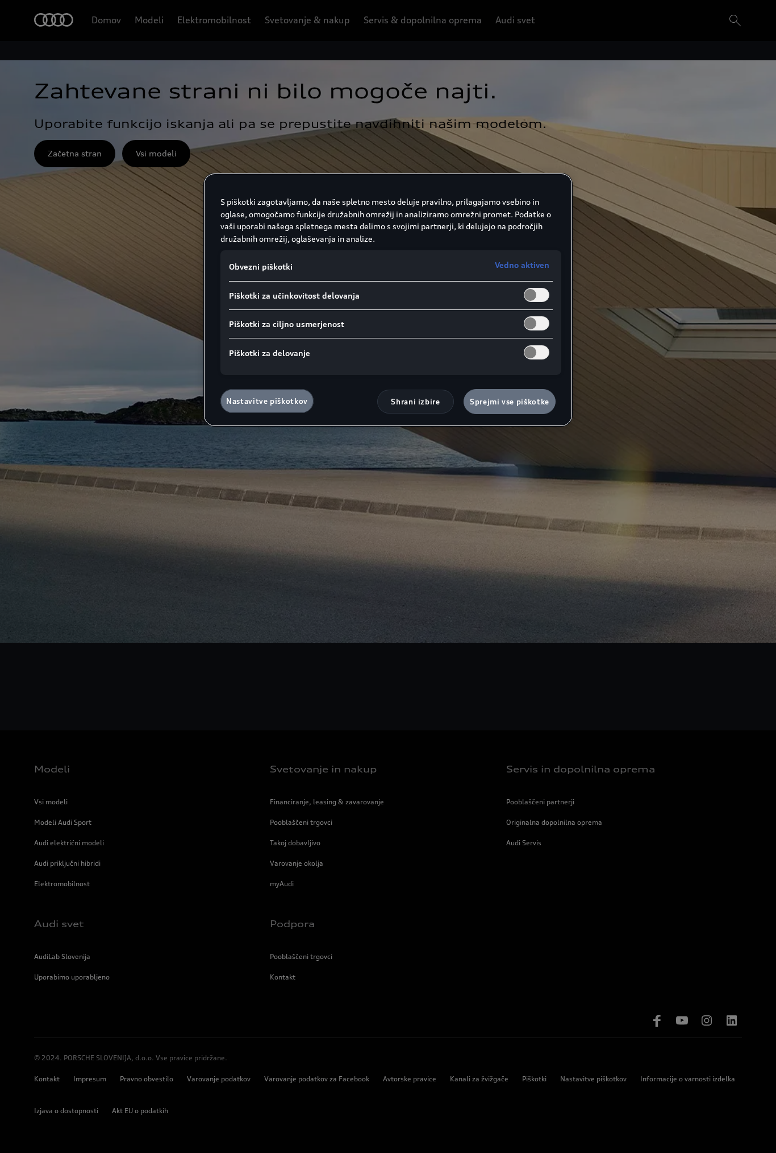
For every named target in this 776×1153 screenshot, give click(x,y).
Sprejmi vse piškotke (509, 401)
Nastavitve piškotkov (267, 401)
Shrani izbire (415, 401)
